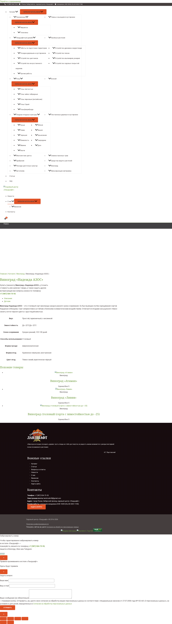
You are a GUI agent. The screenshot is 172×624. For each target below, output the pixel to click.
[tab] (63, 298)
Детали (7, 301)
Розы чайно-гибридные (29, 94)
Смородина (42, 140)
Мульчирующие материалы (61, 171)
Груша (22, 125)
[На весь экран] (17, 618)
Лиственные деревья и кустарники (64, 115)
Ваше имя (4, 580)
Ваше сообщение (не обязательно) (14, 598)
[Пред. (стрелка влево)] (3, 622)
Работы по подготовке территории (33, 48)
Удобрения (20, 161)
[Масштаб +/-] (25, 618)
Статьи (12, 176)
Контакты (11, 212)
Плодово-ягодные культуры (26, 115)
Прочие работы (26, 74)
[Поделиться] (10, 618)
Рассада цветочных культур (27, 166)
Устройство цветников (29, 58)
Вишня (40, 130)
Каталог (12, 12)
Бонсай (53, 79)
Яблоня (40, 125)
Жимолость (24, 140)
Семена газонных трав (59, 156)
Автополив (20, 171)
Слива (22, 130)
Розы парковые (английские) (31, 99)
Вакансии (17, 207)
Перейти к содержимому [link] (10, 1)
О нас (9, 201)
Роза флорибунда (26, 109)
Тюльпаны (24, 33)
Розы (18, 79)
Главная (3, 274)
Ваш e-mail (4, 586)
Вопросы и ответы (38, 469)
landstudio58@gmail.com (52, 498)
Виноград (54, 166)
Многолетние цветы (24, 156)
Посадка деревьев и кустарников (33, 53)
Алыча (22, 150)
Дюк (39, 145)
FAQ (10, 181)
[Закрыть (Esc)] (3, 618)
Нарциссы (24, 27)
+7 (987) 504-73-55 (8, 294)
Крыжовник (42, 135)
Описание (8, 298)
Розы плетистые (26, 89)
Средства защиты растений (61, 161)
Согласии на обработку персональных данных (52, 604)
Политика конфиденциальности (37, 524)
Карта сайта (35, 484)
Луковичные (21, 17)
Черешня (23, 135)
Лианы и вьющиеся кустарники (63, 17)
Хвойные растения (58, 38)
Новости (10, 196)
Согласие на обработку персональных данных (63, 527)
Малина (23, 145)
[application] (16, 12)
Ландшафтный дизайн (24, 38)
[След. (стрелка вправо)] (10, 622)
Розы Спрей (24, 104)
